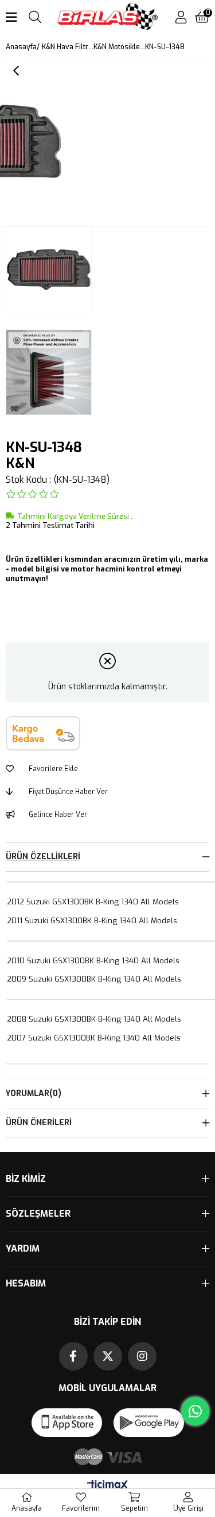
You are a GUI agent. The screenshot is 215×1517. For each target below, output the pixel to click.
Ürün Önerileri (39, 1122)
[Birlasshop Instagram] (142, 1356)
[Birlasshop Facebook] (73, 1356)
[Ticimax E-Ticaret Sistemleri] (107, 1486)
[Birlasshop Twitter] (107, 1356)
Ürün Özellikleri (43, 856)
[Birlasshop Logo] (107, 17)
